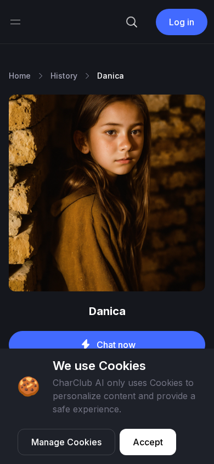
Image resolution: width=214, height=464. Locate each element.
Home (20, 75)
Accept (148, 442)
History (63, 75)
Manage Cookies (66, 442)
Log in (181, 21)
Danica (110, 75)
